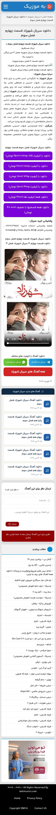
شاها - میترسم (44, 644)
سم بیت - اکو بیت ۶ (42, 592)
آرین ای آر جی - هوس (41, 668)
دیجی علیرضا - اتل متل (40, 685)
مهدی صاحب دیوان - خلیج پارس (36, 633)
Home (17, 798)
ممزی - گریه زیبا (43, 627)
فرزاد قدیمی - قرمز (42, 621)
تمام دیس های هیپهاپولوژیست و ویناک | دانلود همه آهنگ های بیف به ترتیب (29, 572)
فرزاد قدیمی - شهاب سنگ (39, 726)
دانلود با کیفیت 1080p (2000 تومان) (28, 166)
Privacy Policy (34, 798)
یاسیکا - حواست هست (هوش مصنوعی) (32, 598)
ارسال (13, 524)
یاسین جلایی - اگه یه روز (39, 565)
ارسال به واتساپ (13, 362)
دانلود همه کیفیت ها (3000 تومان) (28, 197)
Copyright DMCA (18, 808)
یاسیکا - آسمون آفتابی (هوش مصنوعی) (32, 656)
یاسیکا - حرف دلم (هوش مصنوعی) (35, 586)
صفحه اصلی (47, 17)
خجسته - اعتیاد (44, 615)
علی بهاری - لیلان (43, 662)
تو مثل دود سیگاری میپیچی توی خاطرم (33, 580)
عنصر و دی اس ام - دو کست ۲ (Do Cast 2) (31, 639)
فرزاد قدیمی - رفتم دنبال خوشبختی (34, 720)
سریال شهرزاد (33, 17)
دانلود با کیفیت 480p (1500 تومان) (28, 187)
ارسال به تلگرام (39, 362)
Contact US (40, 808)
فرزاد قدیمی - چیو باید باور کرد (37, 709)
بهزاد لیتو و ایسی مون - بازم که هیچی (33, 674)
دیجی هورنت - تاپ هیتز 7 (39, 703)
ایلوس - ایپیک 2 (43, 732)
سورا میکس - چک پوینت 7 (38, 650)
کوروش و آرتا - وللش (41, 603)
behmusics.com (28, 791)
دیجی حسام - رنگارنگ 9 (40, 697)
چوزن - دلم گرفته (43, 680)
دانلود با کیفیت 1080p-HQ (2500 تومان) (28, 156)
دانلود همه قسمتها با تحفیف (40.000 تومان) (28, 210)
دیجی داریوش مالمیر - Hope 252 (36, 691)
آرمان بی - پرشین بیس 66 (39, 559)
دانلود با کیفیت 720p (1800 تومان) (28, 176)
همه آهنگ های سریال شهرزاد (28, 372)
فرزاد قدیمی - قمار (42, 715)
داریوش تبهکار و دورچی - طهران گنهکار (32, 609)
